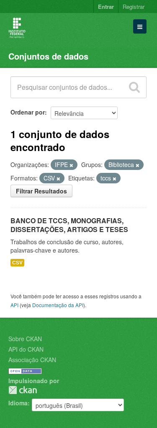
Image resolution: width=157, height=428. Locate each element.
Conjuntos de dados (48, 56)
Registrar (133, 6)
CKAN (22, 390)
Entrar (106, 6)
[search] (134, 87)
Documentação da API (57, 304)
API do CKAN (26, 349)
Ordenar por (27, 112)
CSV (17, 262)
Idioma (18, 403)
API (14, 304)
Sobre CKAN (25, 338)
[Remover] (71, 165)
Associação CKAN (32, 359)
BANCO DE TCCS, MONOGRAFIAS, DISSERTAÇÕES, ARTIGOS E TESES (69, 225)
